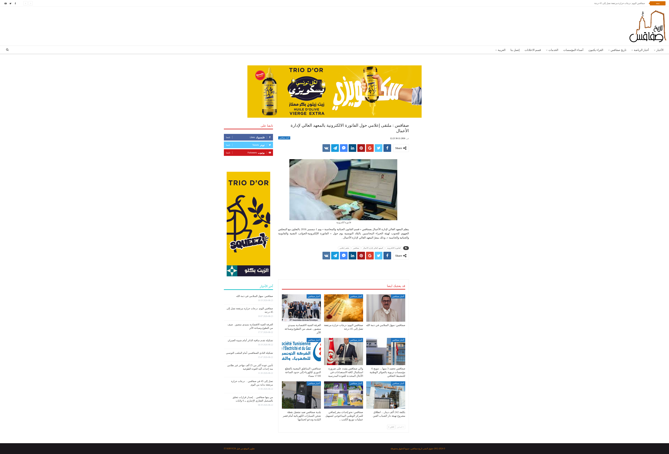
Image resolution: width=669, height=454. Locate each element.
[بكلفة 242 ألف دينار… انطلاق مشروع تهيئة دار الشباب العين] (385, 395)
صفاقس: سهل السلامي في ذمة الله (254, 296)
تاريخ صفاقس (618, 49)
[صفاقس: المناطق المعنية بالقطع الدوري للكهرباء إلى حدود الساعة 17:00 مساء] (301, 351)
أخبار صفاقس (284, 138)
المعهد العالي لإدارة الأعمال (373, 248)
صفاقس (356, 248)
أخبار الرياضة (641, 49)
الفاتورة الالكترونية (394, 248)
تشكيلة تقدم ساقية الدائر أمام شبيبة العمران (250, 340)
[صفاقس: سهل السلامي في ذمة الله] (385, 308)
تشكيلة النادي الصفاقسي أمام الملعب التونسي (249, 353)
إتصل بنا (515, 49)
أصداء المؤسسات (573, 49)
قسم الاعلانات (533, 49)
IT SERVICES (230, 448)
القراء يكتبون (595, 49)
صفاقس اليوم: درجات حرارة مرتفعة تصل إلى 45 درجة (621, 3)
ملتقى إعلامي (344, 248)
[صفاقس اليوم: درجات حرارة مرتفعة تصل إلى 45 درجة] (343, 308)
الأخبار (659, 49)
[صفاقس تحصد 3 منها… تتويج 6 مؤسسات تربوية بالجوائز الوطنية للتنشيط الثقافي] (385, 351)
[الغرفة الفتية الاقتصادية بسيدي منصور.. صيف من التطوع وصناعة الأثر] (301, 308)
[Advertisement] (343, 266)
